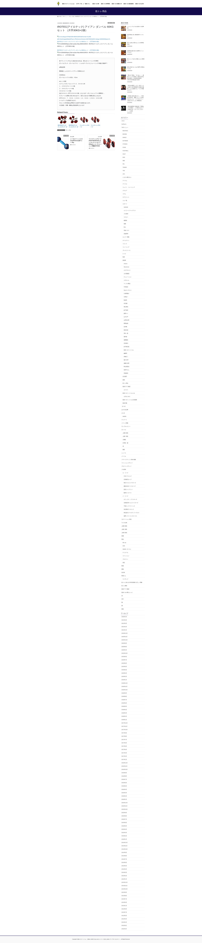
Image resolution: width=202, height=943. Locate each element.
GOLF (124, 154)
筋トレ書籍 (124, 585)
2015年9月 (124, 812)
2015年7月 (124, 819)
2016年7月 (124, 779)
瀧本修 (125, 336)
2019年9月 (124, 656)
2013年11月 (124, 885)
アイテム (125, 180)
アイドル (125, 184)
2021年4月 (124, 620)
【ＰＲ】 (124, 406)
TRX (124, 170)
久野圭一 (126, 296)
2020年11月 (124, 636)
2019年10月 (125, 653)
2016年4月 (124, 789)
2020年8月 (124, 646)
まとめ (123, 413)
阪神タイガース (127, 492)
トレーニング (126, 247)
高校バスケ (126, 230)
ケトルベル (125, 552)
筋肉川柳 (125, 403)
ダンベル (124, 429)
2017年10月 (125, 729)
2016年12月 (125, 762)
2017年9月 (124, 733)
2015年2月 (124, 835)
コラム (124, 193)
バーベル (124, 456)
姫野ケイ (126, 313)
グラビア (125, 190)
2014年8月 (124, 855)
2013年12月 (125, 882)
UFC (124, 174)
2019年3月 (124, 673)
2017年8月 (124, 736)
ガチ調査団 (126, 273)
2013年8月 (124, 895)
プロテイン (125, 559)
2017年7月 (124, 739)
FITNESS (125, 144)
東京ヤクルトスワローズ (130, 482)
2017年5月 (124, 746)
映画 (123, 565)
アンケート (124, 419)
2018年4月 (124, 709)
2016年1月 (124, 799)
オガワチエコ (127, 270)
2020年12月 (125, 633)
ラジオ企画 (124, 522)
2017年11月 (124, 726)
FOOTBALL (125, 150)
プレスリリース (126, 250)
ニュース (124, 453)
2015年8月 (124, 816)
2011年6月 (124, 925)
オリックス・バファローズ (130, 499)
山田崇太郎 (126, 320)
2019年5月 (124, 666)
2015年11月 (124, 806)
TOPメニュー (125, 127)
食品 (124, 562)
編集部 (125, 353)
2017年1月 (124, 759)
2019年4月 (124, 669)
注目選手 (125, 376)
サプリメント (126, 197)
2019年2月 (124, 676)
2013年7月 (124, 899)
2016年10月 (125, 769)
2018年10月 (125, 689)
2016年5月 (124, 786)
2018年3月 (124, 713)
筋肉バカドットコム (129, 350)
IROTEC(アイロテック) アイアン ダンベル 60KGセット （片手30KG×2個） (78, 50)
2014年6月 (124, 862)
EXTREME (125, 140)
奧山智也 (126, 306)
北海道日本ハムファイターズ (131, 502)
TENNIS (125, 167)
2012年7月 (124, 912)
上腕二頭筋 (125, 436)
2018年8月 (124, 696)
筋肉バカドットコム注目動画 (130, 399)
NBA (124, 160)
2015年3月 (124, 832)
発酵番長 (126, 340)
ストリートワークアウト (130, 210)
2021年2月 (124, 626)
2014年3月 (124, 872)
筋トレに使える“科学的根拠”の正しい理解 (132, 582)
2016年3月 (124, 792)
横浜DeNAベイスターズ (129, 486)
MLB (124, 157)
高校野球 (126, 233)
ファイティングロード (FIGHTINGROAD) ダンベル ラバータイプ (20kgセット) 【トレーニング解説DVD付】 (95, 142)
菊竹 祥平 (126, 360)
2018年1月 (124, 719)
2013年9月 (124, 892)
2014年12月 (125, 842)
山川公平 (126, 316)
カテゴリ (126, 389)
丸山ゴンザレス (127, 290)
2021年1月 (124, 630)
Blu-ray (124, 542)
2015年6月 (124, 822)
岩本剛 (125, 326)
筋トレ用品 (111, 23)
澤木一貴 (126, 333)
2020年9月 (124, 643)
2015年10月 (125, 809)
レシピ (124, 253)
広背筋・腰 (125, 443)
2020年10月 (125, 640)
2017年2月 (124, 756)
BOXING (125, 134)
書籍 (123, 569)
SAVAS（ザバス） (127, 549)
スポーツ (125, 203)
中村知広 (126, 286)
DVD (124, 545)
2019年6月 (124, 663)
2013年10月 (125, 889)
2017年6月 (124, 742)
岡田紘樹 (126, 323)
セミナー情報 (126, 237)
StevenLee (126, 267)
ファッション (126, 555)
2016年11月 (124, 766)
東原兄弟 (126, 330)
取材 (124, 257)
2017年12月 (125, 723)
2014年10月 (125, 849)
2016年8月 (124, 776)
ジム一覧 (125, 200)
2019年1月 (124, 679)
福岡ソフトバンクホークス (130, 516)
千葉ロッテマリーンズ (129, 506)
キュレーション (127, 277)
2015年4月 (124, 829)
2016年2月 (124, 796)
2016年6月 (124, 782)
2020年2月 (124, 650)
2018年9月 (124, 693)
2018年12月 (125, 683)
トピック (125, 243)
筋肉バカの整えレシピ (127, 592)
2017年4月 (124, 749)
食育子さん (126, 369)
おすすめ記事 (125, 409)
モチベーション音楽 (126, 519)
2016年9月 (124, 772)
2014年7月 (124, 859)
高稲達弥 (126, 373)
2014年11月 (124, 845)
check (123, 120)
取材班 (125, 300)
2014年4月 (124, 869)
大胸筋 (124, 439)
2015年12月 (125, 802)
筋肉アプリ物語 (126, 386)
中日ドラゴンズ (127, 476)
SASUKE (126, 207)
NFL (124, 164)
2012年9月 (124, 909)
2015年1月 (124, 839)
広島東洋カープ (127, 479)
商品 (123, 539)
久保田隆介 (126, 293)
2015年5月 (124, 826)
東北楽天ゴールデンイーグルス (131, 512)
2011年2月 (124, 928)
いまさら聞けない (127, 177)
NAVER (124, 416)
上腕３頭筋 (124, 532)
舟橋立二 (126, 356)
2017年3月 (124, 753)
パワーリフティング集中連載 (129, 459)
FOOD (124, 147)
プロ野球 (126, 213)
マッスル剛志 (127, 283)
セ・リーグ (125, 472)
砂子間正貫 (126, 346)
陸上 (125, 227)
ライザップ (125, 579)
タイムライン (126, 240)
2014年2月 (124, 875)
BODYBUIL (125, 130)
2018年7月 (124, 699)
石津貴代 (126, 343)
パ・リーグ (125, 496)
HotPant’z (124, 124)
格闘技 (125, 220)
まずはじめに (127, 396)
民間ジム (124, 575)
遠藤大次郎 (126, 363)
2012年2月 (124, 922)
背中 (123, 599)
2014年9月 (124, 852)
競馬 (124, 379)
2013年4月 (124, 902)
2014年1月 (124, 879)
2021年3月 (124, 623)
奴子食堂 (126, 310)
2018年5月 (124, 706)
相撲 (125, 223)
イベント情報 (125, 423)
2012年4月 (124, 918)
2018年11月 (124, 686)
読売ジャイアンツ (128, 489)
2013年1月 (124, 905)
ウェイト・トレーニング (129, 187)
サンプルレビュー (126, 426)
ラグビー (126, 217)
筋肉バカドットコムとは (129, 393)
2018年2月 (124, 716)
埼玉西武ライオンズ (129, 509)
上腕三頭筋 (125, 433)
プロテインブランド (126, 466)
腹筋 (124, 449)
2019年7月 (124, 659)
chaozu (125, 263)
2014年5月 (124, 865)
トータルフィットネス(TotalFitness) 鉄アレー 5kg (76, 140)
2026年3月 (124, 616)
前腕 (123, 536)
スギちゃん (126, 280)
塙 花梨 (125, 303)
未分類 (123, 572)
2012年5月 (124, 915)
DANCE (124, 137)
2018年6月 (124, 703)
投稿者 (124, 260)
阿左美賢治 (126, 366)
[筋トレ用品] (63, 140)
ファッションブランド (127, 462)
